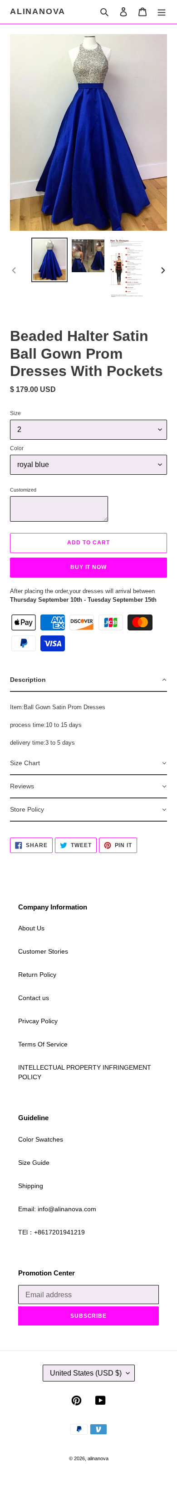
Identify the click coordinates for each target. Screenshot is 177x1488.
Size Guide (33, 1162)
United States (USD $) (86, 1373)
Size (15, 413)
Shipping (30, 1185)
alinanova (37, 11)
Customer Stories (43, 951)
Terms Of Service (43, 1044)
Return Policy (37, 974)
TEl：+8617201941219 (51, 1232)
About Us (31, 928)
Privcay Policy (38, 1021)
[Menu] (161, 11)
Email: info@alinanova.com (57, 1209)
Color (17, 448)
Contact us (33, 997)
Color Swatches (40, 1139)
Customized (23, 490)
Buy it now (88, 567)
